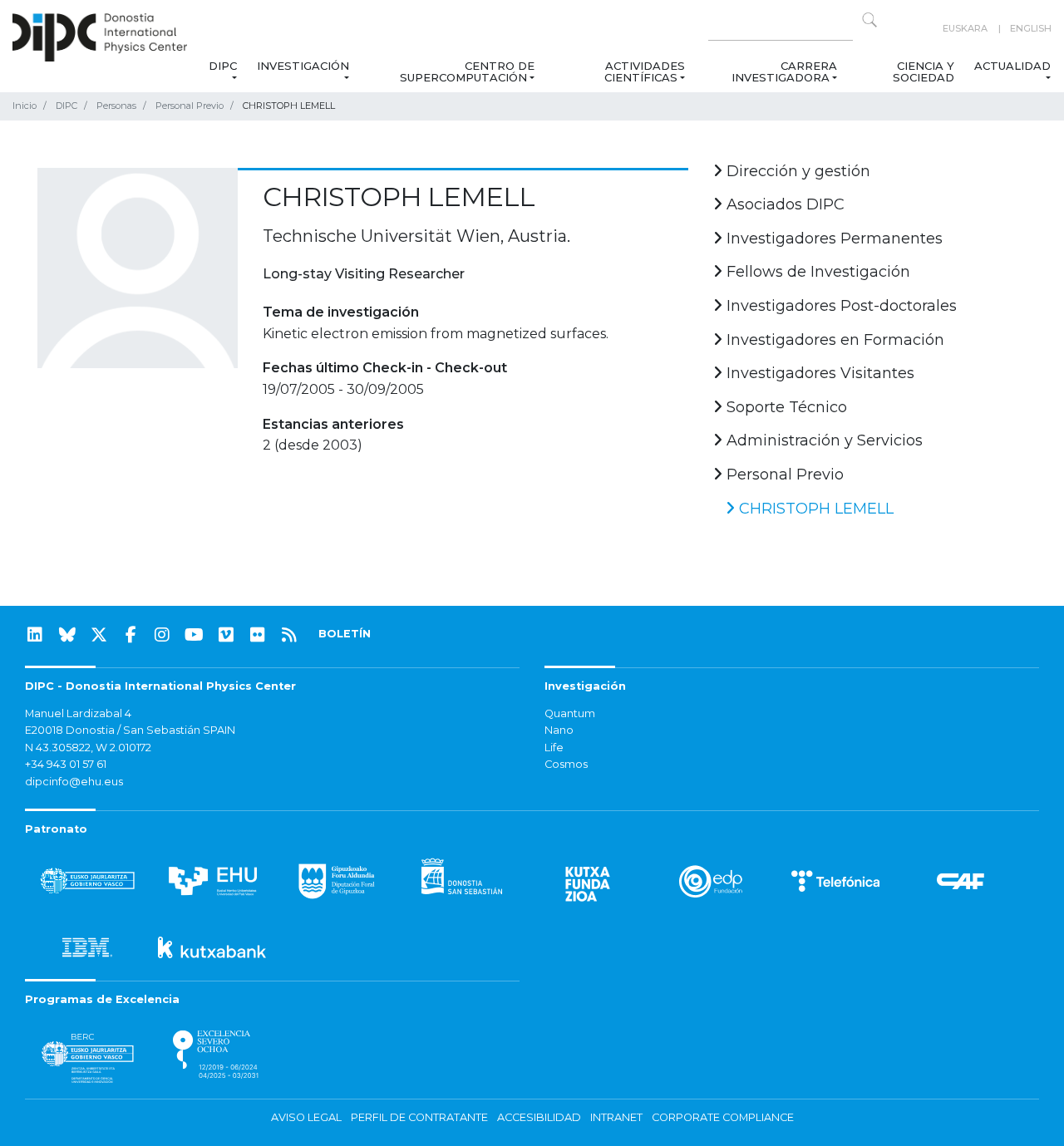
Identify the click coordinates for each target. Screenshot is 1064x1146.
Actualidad (1012, 65)
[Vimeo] (226, 634)
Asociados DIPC (783, 204)
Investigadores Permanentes (832, 238)
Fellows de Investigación (816, 272)
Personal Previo (189, 105)
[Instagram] (162, 634)
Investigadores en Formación (833, 340)
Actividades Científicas (644, 71)
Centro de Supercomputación (467, 71)
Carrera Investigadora (783, 71)
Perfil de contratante (419, 1117)
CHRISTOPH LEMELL (814, 508)
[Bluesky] (67, 634)
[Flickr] (257, 634)
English (1031, 28)
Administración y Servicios (822, 440)
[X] (98, 634)
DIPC (223, 65)
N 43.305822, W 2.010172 (88, 747)
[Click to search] (869, 20)
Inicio (24, 105)
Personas (116, 105)
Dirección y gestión (796, 171)
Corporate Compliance (723, 1117)
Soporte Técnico (784, 407)
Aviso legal (306, 1117)
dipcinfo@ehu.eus (74, 781)
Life (554, 747)
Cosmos (566, 764)
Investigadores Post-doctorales (839, 306)
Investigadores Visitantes (818, 373)
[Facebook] (130, 634)
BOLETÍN (344, 633)
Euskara (965, 28)
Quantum (569, 713)
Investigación (303, 65)
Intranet (616, 1117)
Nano (559, 730)
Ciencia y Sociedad (923, 71)
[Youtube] (194, 634)
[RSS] (289, 634)
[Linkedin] (34, 634)
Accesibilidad (539, 1117)
